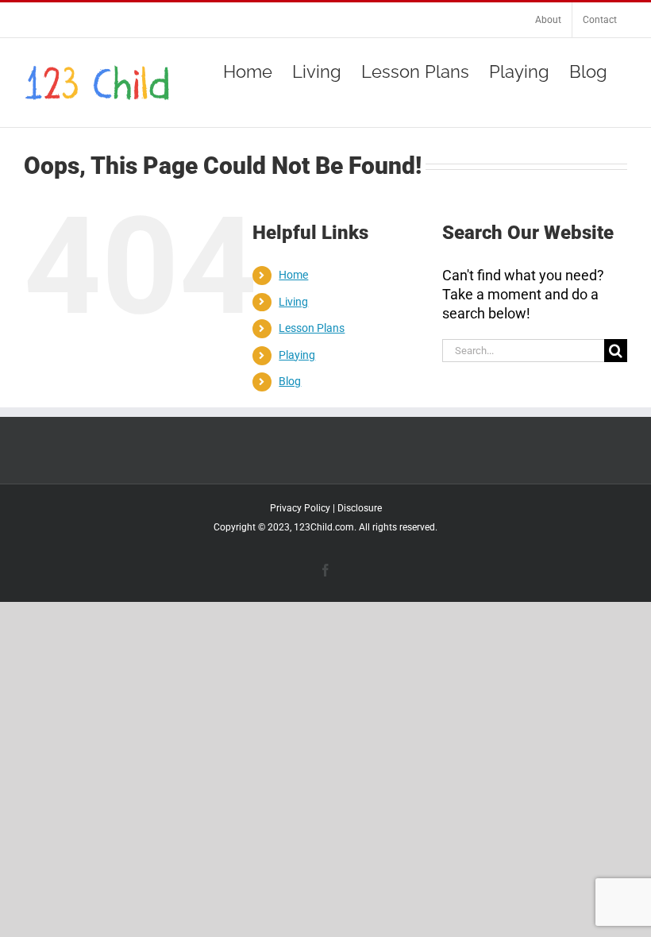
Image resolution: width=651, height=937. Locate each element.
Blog (290, 381)
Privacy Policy (300, 508)
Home (293, 274)
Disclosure (359, 508)
